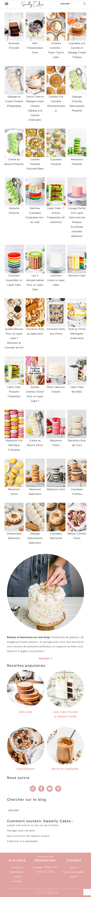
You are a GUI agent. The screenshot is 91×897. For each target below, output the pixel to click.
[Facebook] (41, 788)
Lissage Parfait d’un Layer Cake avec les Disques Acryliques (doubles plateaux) (77, 222)
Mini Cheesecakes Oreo (35, 48)
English (73, 877)
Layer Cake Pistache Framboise (14, 392)
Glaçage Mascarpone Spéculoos (35, 538)
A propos (17, 877)
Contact (74, 867)
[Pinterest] (58, 788)
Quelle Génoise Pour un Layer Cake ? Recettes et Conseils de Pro (14, 338)
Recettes (17, 881)
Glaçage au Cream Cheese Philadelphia (14, 101)
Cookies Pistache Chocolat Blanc (35, 164)
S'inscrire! (38, 867)
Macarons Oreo (56, 489)
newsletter (31, 841)
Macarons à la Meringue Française (14, 445)
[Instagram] (33, 788)
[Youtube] (49, 788)
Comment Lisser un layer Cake (56, 280)
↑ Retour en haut (45, 857)
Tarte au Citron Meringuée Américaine (77, 334)
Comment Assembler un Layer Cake (14, 280)
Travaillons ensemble (73, 872)
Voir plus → (45, 658)
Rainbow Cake (76, 275)
